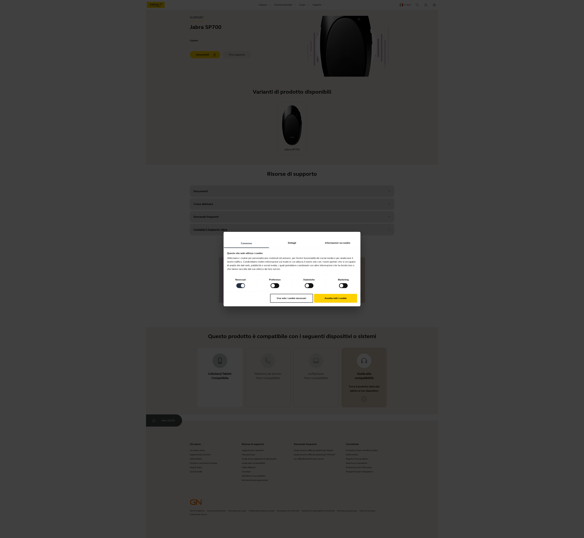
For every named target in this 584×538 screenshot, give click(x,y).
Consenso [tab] (246, 243)
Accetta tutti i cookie (336, 298)
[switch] (275, 285)
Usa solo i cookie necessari (291, 298)
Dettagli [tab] (292, 242)
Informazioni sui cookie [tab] (337, 242)
